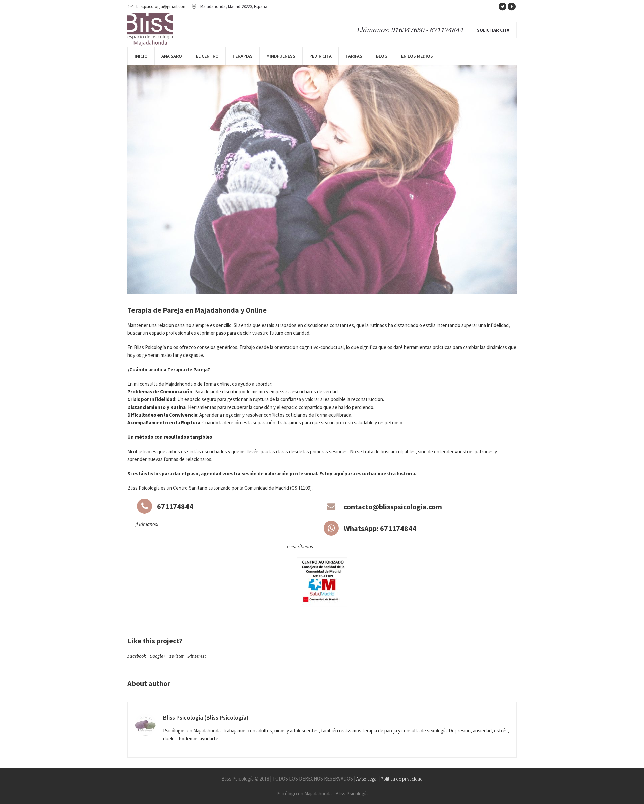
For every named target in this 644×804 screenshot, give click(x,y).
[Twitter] (502, 7)
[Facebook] (511, 7)
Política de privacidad (402, 779)
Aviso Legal (366, 779)
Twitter (176, 656)
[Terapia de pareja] (322, 164)
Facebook (136, 656)
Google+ (157, 656)
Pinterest (197, 656)
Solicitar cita (493, 30)
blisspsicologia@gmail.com (161, 6)
